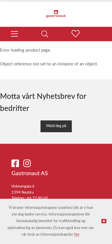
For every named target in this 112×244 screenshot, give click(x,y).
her (76, 235)
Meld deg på (56, 126)
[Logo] (56, 11)
